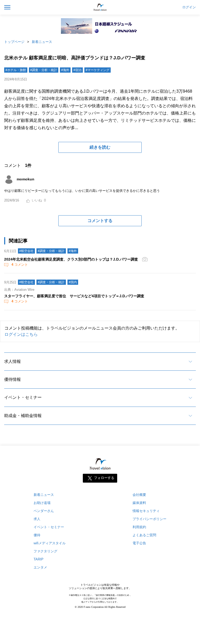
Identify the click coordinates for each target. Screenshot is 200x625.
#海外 (65, 70)
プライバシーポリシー (149, 519)
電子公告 (139, 543)
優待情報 (12, 379)
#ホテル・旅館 (15, 70)
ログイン (189, 7)
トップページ (14, 42)
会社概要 (139, 495)
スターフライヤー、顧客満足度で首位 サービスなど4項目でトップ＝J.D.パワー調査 (74, 296)
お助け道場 (42, 503)
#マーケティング (97, 70)
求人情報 (12, 361)
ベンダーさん (44, 511)
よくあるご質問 (144, 535)
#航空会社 (26, 251)
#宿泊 (77, 70)
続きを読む (100, 147)
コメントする (100, 220)
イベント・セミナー (23, 397)
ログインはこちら (21, 334)
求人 (37, 519)
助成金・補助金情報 (23, 415)
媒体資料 (139, 503)
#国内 (73, 282)
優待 (37, 535)
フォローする (104, 478)
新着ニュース (42, 42)
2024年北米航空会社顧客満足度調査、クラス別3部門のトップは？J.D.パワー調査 (71, 259)
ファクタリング (45, 551)
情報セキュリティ (146, 511)
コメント (19, 265)
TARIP (38, 559)
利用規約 (139, 527)
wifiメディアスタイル (50, 543)
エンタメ (40, 567)
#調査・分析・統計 (43, 70)
